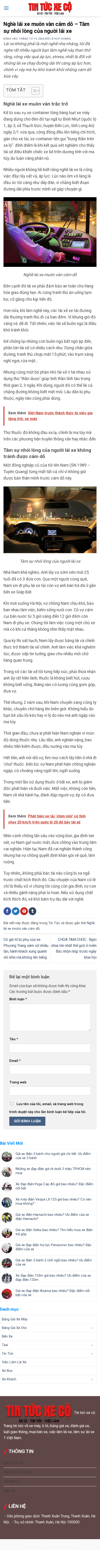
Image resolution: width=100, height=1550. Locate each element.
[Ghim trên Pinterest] (24, 911)
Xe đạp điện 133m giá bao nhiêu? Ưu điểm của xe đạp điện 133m (53, 1277)
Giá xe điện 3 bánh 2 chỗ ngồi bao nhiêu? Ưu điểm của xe (54, 1262)
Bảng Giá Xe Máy (14, 1319)
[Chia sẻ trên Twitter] (16, 911)
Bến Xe (7, 1336)
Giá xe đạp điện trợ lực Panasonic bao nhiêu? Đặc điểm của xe (54, 1247)
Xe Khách (9, 1379)
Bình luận (18, 999)
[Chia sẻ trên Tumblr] (32, 911)
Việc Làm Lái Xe (14, 1362)
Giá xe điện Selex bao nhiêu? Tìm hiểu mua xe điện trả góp (54, 1232)
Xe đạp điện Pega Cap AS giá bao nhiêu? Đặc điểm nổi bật (54, 1186)
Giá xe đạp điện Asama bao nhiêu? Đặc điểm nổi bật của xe (53, 1293)
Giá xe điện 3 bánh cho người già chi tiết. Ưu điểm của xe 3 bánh (53, 1156)
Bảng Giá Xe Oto (14, 1328)
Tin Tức (54, 923)
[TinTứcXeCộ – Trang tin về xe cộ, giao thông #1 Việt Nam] (50, 8)
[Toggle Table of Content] (33, 91)
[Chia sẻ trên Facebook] (7, 911)
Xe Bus (7, 1371)
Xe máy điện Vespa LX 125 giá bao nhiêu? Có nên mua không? (53, 1201)
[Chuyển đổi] (92, 1328)
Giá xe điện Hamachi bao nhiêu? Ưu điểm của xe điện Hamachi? (52, 1217)
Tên (13, 1039)
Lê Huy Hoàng (60, 38)
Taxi (5, 1345)
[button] (6, 8)
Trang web (18, 1082)
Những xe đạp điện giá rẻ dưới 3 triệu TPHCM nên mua (53, 1171)
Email (15, 1061)
